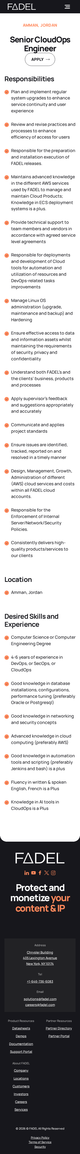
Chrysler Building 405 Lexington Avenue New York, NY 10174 (40, 958)
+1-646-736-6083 (40, 981)
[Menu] (67, 6)
